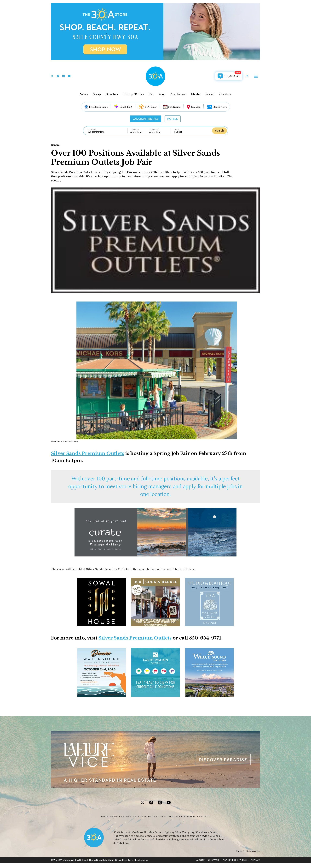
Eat (151, 94)
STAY (163, 816)
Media (196, 94)
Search (219, 130)
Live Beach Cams (98, 106)
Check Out (154, 129)
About (200, 860)
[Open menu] (256, 76)
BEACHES (125, 816)
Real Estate (178, 94)
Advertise (229, 860)
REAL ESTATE (176, 816)
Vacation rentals (146, 118)
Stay (161, 94)
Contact (225, 94)
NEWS (113, 816)
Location (92, 129)
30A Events (174, 106)
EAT (156, 816)
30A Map (195, 106)
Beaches (112, 94)
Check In (135, 129)
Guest (176, 129)
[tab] (145, 118)
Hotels (172, 118)
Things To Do (133, 94)
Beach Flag (126, 106)
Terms (243, 860)
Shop (97, 94)
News (84, 94)
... (140, 132)
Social (209, 94)
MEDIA (191, 816)
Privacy (255, 860)
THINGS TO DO (142, 816)
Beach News (220, 106)
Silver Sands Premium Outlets (87, 453)
